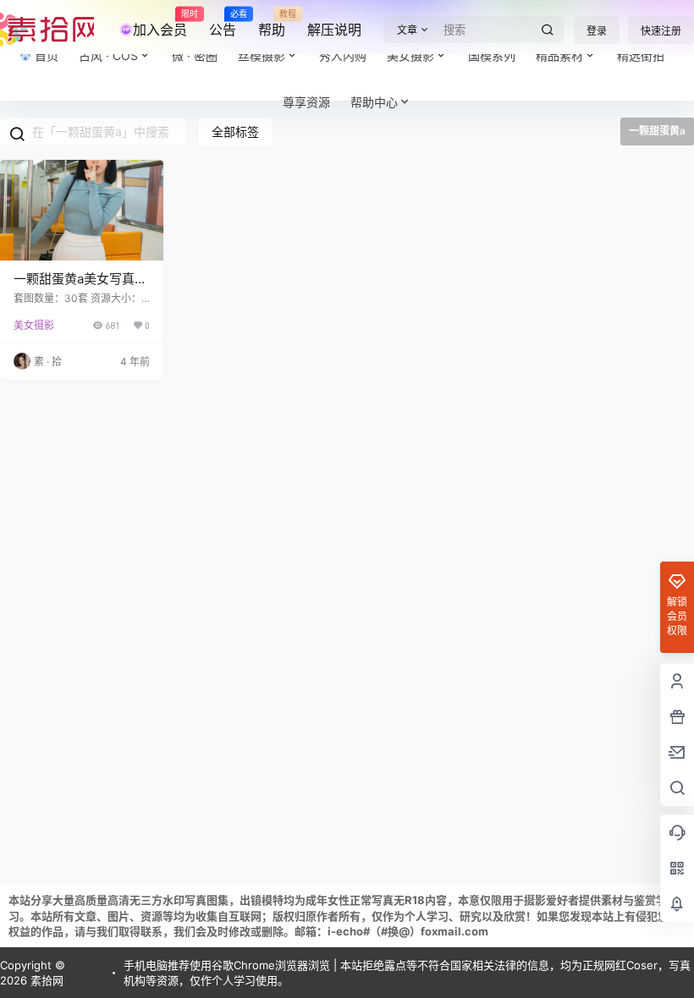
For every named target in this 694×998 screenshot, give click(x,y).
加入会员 (160, 23)
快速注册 (661, 31)
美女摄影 (34, 325)
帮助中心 (374, 102)
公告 (222, 23)
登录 (597, 31)
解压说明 (334, 29)
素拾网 (45, 980)
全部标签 (235, 131)
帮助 (271, 23)
